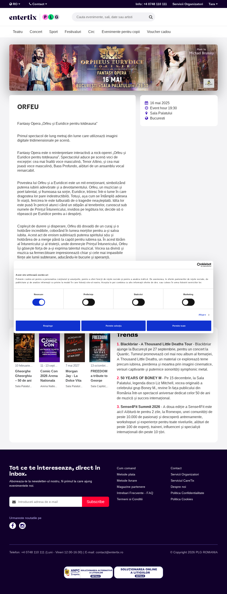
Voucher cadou (159, 31)
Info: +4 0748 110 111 (151, 4)
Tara (212, 4)
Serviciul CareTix (182, 481)
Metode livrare (127, 481)
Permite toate (179, 326)
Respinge (48, 326)
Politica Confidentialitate (187, 493)
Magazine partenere (131, 487)
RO (15, 4)
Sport (53, 31)
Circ (91, 31)
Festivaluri (73, 31)
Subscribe (95, 501)
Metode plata (126, 474)
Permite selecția (113, 326)
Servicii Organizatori (187, 4)
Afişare (202, 315)
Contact (38, 4)
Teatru (18, 31)
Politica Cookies (182, 499)
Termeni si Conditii (130, 499)
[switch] (88, 302)
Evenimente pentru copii (121, 31)
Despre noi (178, 487)
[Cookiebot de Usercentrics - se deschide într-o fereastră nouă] (191, 265)
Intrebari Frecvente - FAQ (135, 493)
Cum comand (126, 468)
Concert (36, 31)
